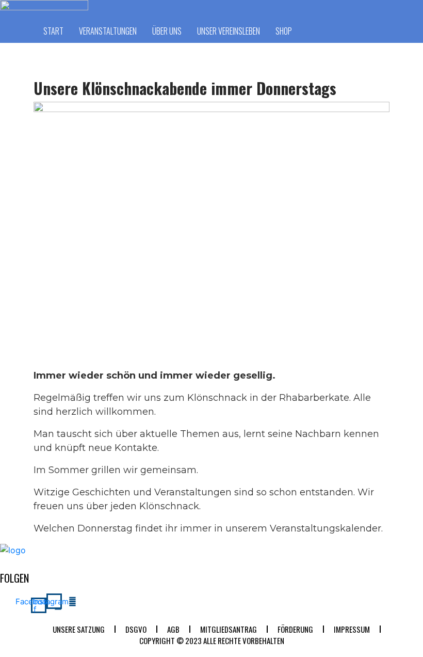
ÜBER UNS (167, 31)
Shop (283, 31)
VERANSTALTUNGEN (108, 31)
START (53, 31)
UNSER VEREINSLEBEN (228, 31)
